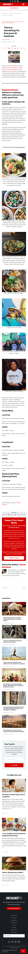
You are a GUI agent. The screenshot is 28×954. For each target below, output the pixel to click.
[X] (6, 48)
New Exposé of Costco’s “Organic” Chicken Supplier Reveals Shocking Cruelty (12, 619)
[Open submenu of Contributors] (24, 927)
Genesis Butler (14, 69)
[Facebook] (3, 48)
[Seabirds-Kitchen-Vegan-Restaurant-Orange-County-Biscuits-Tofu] (14, 51)
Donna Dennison (6, 39)
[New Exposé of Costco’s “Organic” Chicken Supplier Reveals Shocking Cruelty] (14, 603)
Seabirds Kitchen (10, 90)
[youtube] (17, 1)
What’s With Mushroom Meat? (12, 872)
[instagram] (15, 1)
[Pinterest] (21, 48)
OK (23, 951)
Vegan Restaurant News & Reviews (13, 22)
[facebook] (9, 942)
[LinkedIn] (15, 48)
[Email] (24, 48)
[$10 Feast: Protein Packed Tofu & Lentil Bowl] (14, 779)
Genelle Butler (12, 71)
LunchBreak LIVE (16, 21)
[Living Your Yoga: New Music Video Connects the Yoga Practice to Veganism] (14, 647)
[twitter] (12, 1)
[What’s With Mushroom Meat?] (14, 857)
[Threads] (18, 48)
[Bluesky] (9, 48)
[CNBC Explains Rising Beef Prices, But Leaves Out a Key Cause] (14, 626)
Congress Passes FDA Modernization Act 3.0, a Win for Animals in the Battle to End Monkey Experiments (13, 708)
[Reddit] (12, 48)
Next (24, 587)
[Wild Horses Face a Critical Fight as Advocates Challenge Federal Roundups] (14, 715)
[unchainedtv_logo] (14, 896)
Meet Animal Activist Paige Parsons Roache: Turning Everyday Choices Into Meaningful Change (13, 685)
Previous (5, 587)
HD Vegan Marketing (14, 947)
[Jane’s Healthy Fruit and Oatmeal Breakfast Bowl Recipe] (14, 818)
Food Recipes (5, 13)
